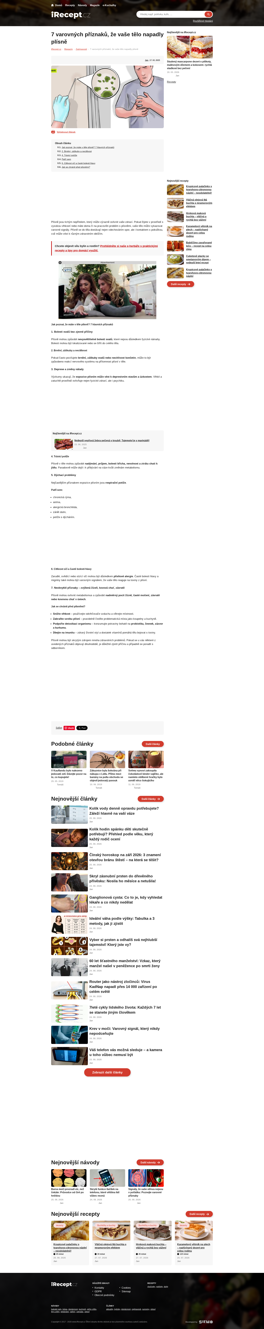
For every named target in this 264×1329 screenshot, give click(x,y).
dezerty (59, 1225)
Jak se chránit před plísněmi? (76, 167)
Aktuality (109, 1309)
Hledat (208, 14)
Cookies (126, 1287)
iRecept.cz (56, 49)
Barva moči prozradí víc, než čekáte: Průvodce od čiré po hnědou (67, 1192)
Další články (153, 744)
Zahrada (79, 1312)
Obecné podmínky (104, 1295)
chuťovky (151, 1287)
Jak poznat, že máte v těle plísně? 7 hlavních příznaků (88, 147)
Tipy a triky (55, 1312)
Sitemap (126, 1291)
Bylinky (117, 1309)
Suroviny (145, 1309)
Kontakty (99, 1287)
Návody (82, 5)
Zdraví (87, 1312)
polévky (159, 1287)
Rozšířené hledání (203, 21)
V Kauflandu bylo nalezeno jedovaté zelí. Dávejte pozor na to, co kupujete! (68, 773)
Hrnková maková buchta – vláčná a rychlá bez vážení (196, 216)
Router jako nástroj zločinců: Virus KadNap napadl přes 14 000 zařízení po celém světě (123, 987)
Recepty (70, 5)
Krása (65, 1309)
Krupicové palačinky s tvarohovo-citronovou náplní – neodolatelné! (199, 189)
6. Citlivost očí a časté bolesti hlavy (78, 163)
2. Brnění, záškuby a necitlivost (77, 151)
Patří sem (66, 159)
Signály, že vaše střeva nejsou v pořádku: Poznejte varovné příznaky (145, 1192)
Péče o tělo (91, 1309)
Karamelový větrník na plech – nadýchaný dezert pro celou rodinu (193, 1247)
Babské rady (56, 1309)
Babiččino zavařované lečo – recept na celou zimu (199, 246)
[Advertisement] (107, 195)
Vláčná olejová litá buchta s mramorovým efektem (199, 203)
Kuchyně (82, 1309)
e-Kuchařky (109, 5)
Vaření (72, 1312)
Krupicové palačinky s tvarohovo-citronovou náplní (199, 273)
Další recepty (178, 284)
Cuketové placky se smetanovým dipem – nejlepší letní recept (198, 259)
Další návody (148, 1162)
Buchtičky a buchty (106, 1225)
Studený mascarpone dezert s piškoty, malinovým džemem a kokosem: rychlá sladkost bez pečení (189, 64)
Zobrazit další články (107, 1072)
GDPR (98, 1291)
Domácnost (73, 1309)
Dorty (166, 1287)
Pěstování (65, 1312)
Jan (146, 60)
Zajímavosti (81, 49)
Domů (58, 5)
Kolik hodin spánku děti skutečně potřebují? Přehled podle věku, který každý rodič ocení (121, 834)
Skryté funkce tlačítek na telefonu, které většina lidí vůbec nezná (104, 1192)
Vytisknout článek (66, 132)
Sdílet (59, 728)
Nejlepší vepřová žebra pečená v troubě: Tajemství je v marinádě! (111, 440)
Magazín (95, 5)
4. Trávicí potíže (69, 155)
